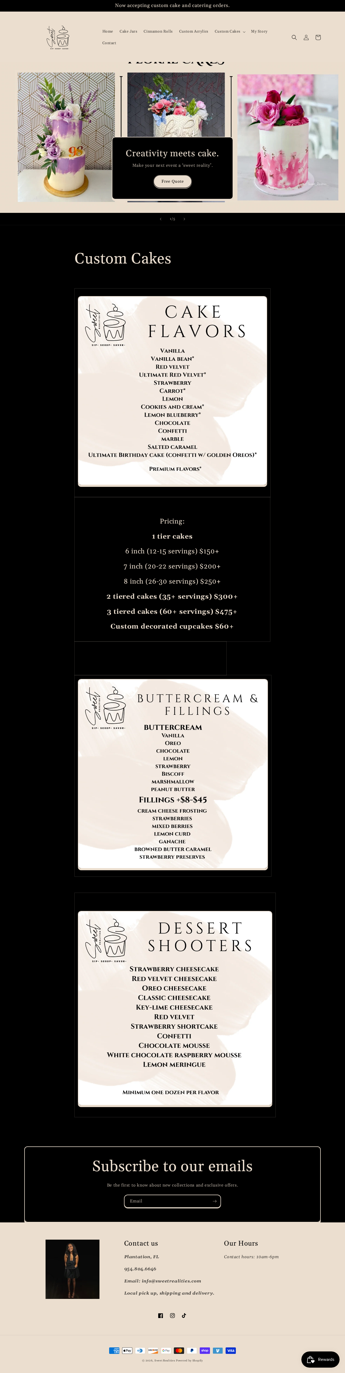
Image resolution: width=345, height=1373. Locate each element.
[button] (230, 31)
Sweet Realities (164, 1360)
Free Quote (172, 181)
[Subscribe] (214, 1201)
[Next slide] (184, 219)
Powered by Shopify (189, 1360)
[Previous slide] (161, 219)
